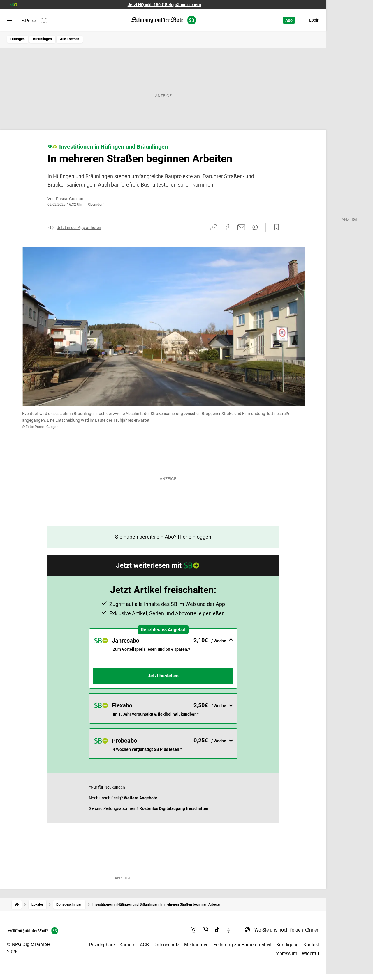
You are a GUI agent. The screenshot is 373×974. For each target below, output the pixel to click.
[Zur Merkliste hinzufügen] (275, 227)
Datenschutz (167, 945)
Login (314, 20)
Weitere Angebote (140, 798)
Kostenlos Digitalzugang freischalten (174, 808)
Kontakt (311, 945)
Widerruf (310, 953)
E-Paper (29, 21)
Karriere (127, 945)
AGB (144, 945)
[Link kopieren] (213, 227)
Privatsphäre (102, 945)
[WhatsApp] (205, 929)
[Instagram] (193, 929)
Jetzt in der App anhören (79, 227)
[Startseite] (17, 904)
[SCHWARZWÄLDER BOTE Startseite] (163, 20)
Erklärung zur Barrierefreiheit (242, 945)
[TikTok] (217, 929)
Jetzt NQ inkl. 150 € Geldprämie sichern (164, 4)
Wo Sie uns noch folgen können (286, 930)
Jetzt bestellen (163, 676)
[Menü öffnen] (9, 20)
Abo (289, 20)
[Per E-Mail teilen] (241, 227)
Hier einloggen (194, 537)
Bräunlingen (42, 39)
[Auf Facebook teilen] (227, 227)
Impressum (285, 953)
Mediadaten (196, 945)
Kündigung (287, 945)
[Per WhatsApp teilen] (255, 227)
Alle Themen (69, 39)
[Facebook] (228, 929)
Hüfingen (17, 39)
